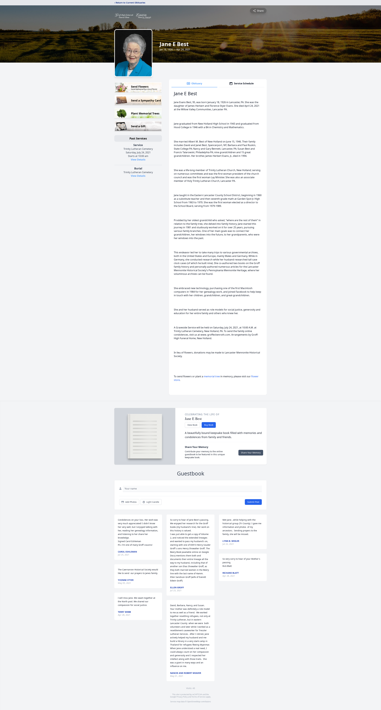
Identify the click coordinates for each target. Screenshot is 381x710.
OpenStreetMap (193, 701)
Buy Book (208, 424)
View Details (138, 159)
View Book (192, 424)
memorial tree (212, 376)
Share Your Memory (251, 452)
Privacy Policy (182, 697)
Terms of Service (199, 697)
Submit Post (253, 502)
